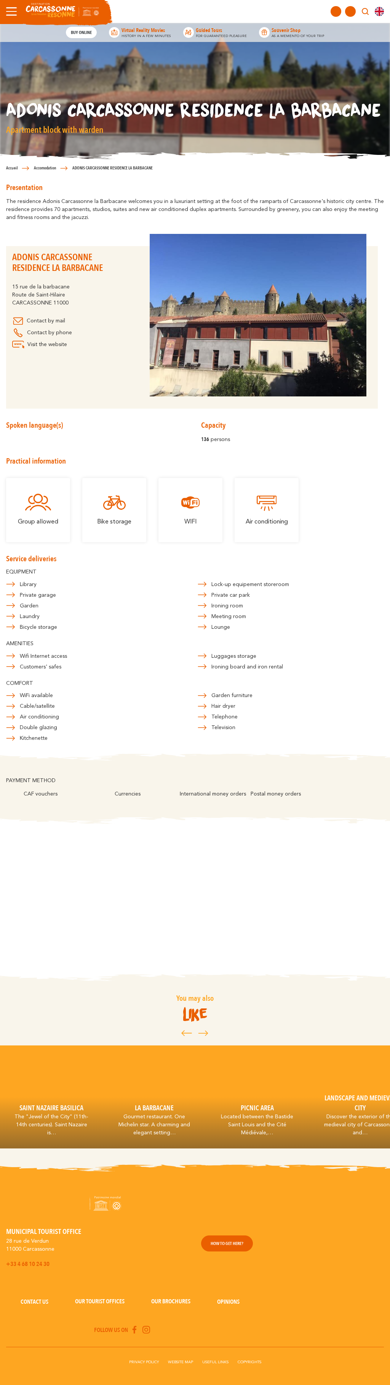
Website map (180, 1362)
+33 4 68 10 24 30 (28, 1264)
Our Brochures (170, 1301)
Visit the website (47, 344)
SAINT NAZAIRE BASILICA (51, 1108)
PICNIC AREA (257, 1108)
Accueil (12, 168)
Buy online (81, 32)
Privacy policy (144, 1362)
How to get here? (227, 1243)
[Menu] (10, 11)
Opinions (228, 1302)
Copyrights (249, 1362)
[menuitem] (379, 11)
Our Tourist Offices (100, 1301)
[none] (379, 11)
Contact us (34, 1302)
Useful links (215, 1362)
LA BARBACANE (154, 1108)
